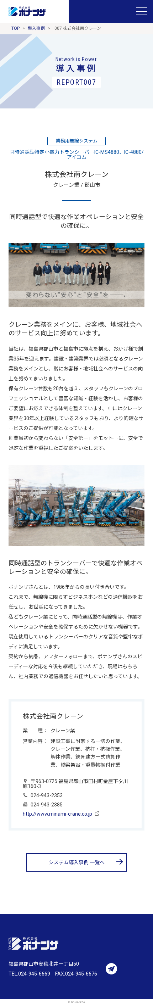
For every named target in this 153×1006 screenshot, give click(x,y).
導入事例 (36, 28)
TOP (15, 28)
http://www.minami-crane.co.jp (57, 814)
